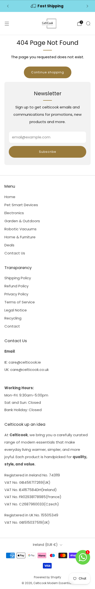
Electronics (14, 212)
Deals (9, 245)
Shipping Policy (17, 277)
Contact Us (14, 253)
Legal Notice (15, 310)
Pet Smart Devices (21, 204)
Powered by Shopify (47, 577)
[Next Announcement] (87, 6)
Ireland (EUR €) (45, 544)
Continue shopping (47, 72)
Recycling (12, 318)
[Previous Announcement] (8, 6)
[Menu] (6, 23)
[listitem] (48, 6)
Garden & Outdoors (22, 220)
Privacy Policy (16, 294)
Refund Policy (16, 286)
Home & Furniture (20, 237)
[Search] (88, 23)
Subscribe (47, 152)
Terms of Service (19, 302)
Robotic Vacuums (20, 229)
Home (9, 196)
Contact (12, 326)
